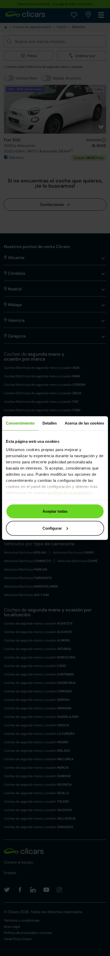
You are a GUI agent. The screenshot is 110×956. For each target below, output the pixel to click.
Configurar (52, 528)
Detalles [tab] (49, 423)
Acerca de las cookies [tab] (84, 423)
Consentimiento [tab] (20, 423)
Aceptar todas (55, 511)
